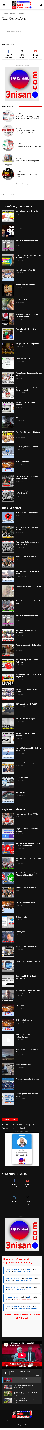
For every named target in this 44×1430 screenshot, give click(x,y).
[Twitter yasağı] (8, 922)
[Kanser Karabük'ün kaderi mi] (8, 562)
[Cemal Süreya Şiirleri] (8, 363)
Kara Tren (19, 417)
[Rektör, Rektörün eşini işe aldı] (8, 768)
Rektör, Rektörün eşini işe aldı (27, 763)
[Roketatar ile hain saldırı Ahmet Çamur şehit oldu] (8, 319)
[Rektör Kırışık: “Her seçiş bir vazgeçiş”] (8, 334)
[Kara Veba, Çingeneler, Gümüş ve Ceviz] (8, 437)
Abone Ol (35, 50)
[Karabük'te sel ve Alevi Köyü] (8, 275)
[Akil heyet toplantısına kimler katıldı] (8, 694)
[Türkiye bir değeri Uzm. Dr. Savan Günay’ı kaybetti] (8, 393)
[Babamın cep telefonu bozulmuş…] (8, 966)
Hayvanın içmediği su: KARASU (27, 814)
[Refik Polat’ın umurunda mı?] (8, 951)
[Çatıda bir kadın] (8, 782)
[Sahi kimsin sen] (8, 231)
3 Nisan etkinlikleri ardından (26, 461)
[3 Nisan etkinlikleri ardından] (8, 466)
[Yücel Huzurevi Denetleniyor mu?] (8, 160)
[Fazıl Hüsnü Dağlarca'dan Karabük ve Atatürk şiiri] (8, 496)
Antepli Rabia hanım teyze (25, 719)
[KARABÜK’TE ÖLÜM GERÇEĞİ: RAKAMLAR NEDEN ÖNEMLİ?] (8, 116)
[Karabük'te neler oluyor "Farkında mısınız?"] (8, 606)
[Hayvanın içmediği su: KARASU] (8, 819)
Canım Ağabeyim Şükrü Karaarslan (28, 586)
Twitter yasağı (21, 917)
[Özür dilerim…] (8, 1010)
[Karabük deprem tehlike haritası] (8, 216)
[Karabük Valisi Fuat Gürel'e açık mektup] (8, 576)
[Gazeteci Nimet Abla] (8, 1069)
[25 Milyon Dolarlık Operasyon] (8, 907)
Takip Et (22, 50)
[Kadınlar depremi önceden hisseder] (8, 407)
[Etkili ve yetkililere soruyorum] (8, 517)
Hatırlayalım (20, 932)
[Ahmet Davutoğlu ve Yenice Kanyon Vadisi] (8, 378)
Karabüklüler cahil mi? (24, 792)
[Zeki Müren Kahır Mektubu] (8, 290)
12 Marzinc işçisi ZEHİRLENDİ (26, 704)
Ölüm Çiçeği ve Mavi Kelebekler (27, 447)
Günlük (18, 113)
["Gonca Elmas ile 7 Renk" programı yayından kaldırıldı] (8, 260)
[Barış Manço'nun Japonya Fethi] (8, 348)
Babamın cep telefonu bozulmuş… (28, 961)
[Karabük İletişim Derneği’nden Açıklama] (8, 665)
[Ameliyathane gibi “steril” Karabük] (8, 145)
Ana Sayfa (5, 13)
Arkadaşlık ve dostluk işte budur (28, 1079)
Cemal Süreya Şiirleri (23, 358)
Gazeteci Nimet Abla (23, 1064)
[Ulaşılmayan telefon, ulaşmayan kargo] (8, 1099)
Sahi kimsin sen (21, 226)
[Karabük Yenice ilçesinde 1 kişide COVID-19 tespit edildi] (8, 848)
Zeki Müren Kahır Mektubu (25, 285)
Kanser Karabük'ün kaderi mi (26, 557)
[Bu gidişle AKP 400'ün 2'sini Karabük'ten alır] (8, 981)
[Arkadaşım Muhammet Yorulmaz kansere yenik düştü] (8, 995)
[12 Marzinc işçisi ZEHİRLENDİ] (8, 709)
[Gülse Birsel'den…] (8, 304)
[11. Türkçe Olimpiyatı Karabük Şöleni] (8, 532)
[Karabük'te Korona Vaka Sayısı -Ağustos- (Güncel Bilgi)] (8, 878)
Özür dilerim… (21, 1005)
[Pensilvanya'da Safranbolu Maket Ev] (8, 650)
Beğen (9, 50)
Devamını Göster (21, 184)
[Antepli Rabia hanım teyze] (8, 723)
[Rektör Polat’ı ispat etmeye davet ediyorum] (8, 679)
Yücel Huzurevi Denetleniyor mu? (28, 161)
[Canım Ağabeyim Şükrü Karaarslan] (8, 591)
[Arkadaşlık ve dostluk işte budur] (8, 1084)
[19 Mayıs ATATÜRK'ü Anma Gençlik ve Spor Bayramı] (8, 1040)
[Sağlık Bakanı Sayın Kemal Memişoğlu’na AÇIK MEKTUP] (8, 131)
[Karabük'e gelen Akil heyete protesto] (8, 635)
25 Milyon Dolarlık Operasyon (26, 902)
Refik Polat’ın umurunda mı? (26, 946)
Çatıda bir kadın (22, 777)
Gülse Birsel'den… (22, 299)
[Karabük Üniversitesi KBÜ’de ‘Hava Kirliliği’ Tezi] (8, 753)
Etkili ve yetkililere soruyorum (27, 512)
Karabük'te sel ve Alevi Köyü (26, 270)
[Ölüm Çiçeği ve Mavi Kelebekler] (8, 452)
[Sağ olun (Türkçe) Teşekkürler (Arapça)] (8, 834)
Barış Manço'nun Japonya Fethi (27, 344)
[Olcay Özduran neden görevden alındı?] (8, 174)
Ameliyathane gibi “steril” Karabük (28, 146)
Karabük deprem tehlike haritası (27, 211)
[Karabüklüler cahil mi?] (8, 797)
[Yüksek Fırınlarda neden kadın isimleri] (8, 245)
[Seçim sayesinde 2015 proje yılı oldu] (8, 1054)
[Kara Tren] (8, 422)
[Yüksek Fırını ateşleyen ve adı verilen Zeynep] (8, 481)
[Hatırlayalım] (8, 937)
